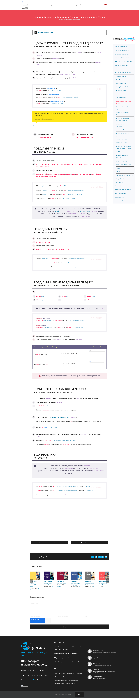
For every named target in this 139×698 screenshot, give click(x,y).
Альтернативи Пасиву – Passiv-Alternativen (49, 575)
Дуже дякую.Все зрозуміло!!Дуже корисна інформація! (104, 652)
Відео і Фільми (71, 673)
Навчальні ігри (67, 677)
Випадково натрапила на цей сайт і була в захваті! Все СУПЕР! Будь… (104, 672)
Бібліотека (62, 673)
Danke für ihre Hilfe (97, 658)
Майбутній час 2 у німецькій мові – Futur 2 (103, 575)
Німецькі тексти (70, 683)
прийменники (65, 211)
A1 (56, 673)
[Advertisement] (69, 523)
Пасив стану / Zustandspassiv (62, 575)
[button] (69, 32)
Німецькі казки (59, 683)
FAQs (36, 680)
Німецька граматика (61, 680)
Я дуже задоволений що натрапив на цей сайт (102, 665)
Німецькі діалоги (73, 680)
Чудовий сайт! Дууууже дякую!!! (99, 678)
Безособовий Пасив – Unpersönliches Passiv (35, 575)
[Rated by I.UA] (24, 686)
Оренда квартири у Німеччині (64, 658)
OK (79, 695)
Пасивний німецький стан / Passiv (90, 575)
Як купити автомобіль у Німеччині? (66, 653)
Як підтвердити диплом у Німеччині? (67, 662)
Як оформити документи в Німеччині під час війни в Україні (68, 648)
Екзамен (79, 673)
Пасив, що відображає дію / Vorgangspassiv (76, 575)
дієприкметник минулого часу (63, 417)
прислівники (88, 211)
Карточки (58, 677)
